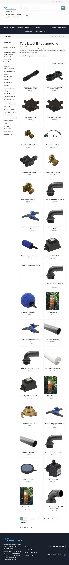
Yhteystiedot (61, 27)
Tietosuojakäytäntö (31, 552)
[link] (10, 42)
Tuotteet (12, 27)
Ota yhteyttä (29, 550)
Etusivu (6, 27)
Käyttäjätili (61, 2)
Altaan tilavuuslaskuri (40, 29)
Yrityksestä (53, 27)
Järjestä (53, 63)
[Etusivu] (10, 8)
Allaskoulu (20, 27)
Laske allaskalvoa (28, 29)
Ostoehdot (28, 547)
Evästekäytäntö (29, 555)
